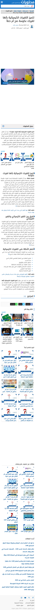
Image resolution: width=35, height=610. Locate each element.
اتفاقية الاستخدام (30, 603)
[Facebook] (33, 597)
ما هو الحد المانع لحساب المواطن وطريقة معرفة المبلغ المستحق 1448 (18, 544)
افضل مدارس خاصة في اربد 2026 (24, 580)
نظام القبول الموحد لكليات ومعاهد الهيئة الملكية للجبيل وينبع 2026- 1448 (18, 588)
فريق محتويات (19, 605)
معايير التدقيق (30, 605)
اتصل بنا (32, 600)
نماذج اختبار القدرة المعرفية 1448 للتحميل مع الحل (19, 570)
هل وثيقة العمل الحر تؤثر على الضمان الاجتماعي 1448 (18, 567)
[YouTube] (25, 597)
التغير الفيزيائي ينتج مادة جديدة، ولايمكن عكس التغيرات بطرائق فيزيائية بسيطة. (18, 275)
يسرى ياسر (15, 25)
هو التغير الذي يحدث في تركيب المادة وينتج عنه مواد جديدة (18, 211)
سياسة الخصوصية (18, 603)
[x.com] (29, 597)
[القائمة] (2, 2)
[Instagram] (21, 597)
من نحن (21, 600)
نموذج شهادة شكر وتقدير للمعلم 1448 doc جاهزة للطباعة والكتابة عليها (19, 562)
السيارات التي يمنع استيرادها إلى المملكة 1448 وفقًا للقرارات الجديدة (19, 556)
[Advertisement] (17, 49)
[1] (16, 206)
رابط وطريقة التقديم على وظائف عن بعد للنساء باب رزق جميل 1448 (18, 575)
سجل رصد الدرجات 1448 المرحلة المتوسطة (22, 583)
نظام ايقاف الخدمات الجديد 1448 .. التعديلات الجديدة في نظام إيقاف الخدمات (18, 550)
